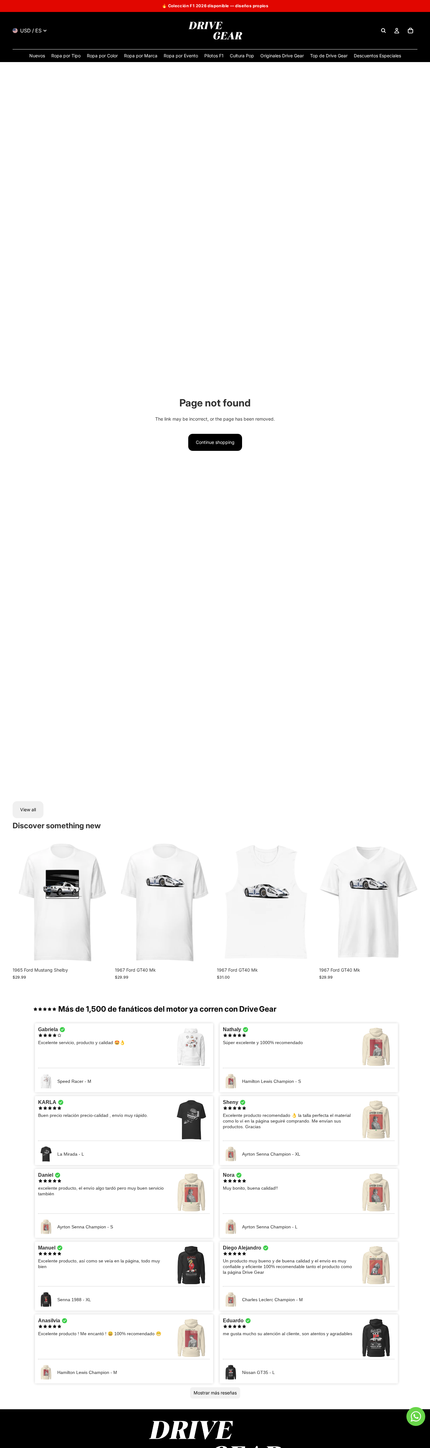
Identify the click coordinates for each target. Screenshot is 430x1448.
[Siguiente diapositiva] (101, 903)
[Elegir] (101, 954)
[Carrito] (410, 30)
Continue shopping (215, 442)
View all (28, 809)
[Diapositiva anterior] (22, 903)
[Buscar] (383, 30)
